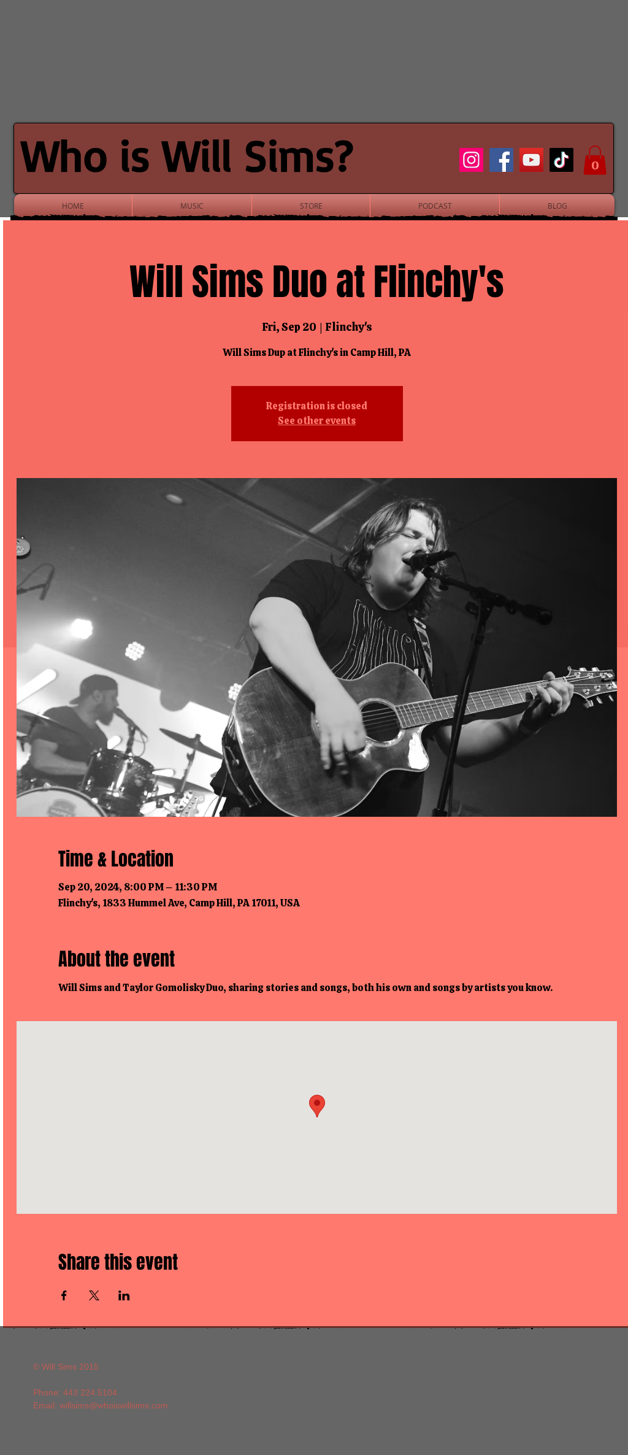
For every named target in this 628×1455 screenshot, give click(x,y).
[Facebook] (501, 160)
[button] (595, 160)
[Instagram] (471, 160)
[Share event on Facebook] (64, 1295)
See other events (317, 420)
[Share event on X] (94, 1295)
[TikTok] (561, 160)
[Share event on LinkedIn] (124, 1295)
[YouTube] (531, 160)
